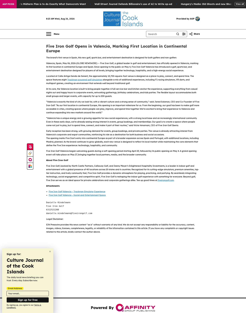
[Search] (178, 34)
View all (240, 4)
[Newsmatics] (30, 166)
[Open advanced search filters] (184, 34)
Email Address (15, 288)
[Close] (50, 251)
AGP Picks (8, 4)
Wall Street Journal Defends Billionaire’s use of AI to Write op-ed (133, 4)
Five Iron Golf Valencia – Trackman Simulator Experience (77, 191)
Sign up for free (28, 299)
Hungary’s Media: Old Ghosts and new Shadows (209, 4)
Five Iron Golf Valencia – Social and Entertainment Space (77, 195)
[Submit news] (30, 147)
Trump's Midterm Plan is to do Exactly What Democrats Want (49, 4)
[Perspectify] (30, 153)
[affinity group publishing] (30, 159)
